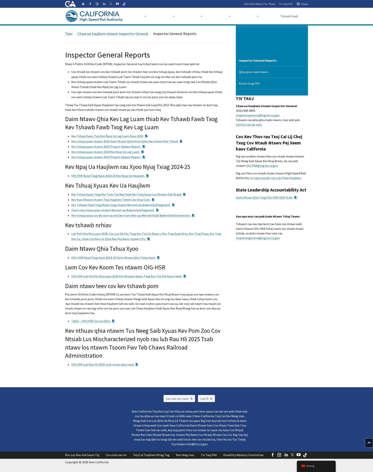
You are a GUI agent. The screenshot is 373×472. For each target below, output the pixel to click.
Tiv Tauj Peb (286, 4)
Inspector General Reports (258, 60)
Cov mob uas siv (116, 455)
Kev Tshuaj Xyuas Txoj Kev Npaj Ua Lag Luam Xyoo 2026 (109, 136)
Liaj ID (207, 398)
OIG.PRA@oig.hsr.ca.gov (262, 166)
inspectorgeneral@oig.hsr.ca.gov (258, 115)
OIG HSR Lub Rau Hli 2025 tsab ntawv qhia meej (104, 364)
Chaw (304, 4)
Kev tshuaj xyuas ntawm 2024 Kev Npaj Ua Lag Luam (107, 152)
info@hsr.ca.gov (196, 444)
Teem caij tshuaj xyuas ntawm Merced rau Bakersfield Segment (115, 210)
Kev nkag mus (185, 455)
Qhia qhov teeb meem (253, 72)
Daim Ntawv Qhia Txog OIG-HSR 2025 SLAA (266, 197)
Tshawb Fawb (289, 16)
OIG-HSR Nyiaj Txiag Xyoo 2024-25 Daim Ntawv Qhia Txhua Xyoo (115, 258)
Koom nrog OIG (249, 83)
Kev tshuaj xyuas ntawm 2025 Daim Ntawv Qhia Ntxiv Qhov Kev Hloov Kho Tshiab (127, 141)
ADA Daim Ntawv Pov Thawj (259, 4)
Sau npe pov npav (180, 398)
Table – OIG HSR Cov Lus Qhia (93, 321)
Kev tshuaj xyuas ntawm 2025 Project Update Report (108, 147)
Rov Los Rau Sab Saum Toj (82, 455)
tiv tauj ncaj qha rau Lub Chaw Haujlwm (275, 178)
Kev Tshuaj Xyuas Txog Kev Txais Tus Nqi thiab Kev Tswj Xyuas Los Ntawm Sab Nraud (128, 194)
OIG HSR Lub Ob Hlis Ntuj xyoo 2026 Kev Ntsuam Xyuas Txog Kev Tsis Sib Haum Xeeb (128, 276)
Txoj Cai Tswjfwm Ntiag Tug (151, 455)
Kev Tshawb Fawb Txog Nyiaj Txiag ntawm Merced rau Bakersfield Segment (123, 205)
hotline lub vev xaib (248, 125)
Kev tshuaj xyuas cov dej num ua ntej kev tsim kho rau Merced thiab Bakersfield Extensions (133, 215)
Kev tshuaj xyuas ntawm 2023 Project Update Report (108, 157)
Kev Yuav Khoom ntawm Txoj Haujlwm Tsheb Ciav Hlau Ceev (113, 200)
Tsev (68, 33)
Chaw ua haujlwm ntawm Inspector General (112, 33)
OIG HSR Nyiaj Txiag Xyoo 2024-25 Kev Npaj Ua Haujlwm (110, 176)
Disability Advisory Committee (243, 455)
